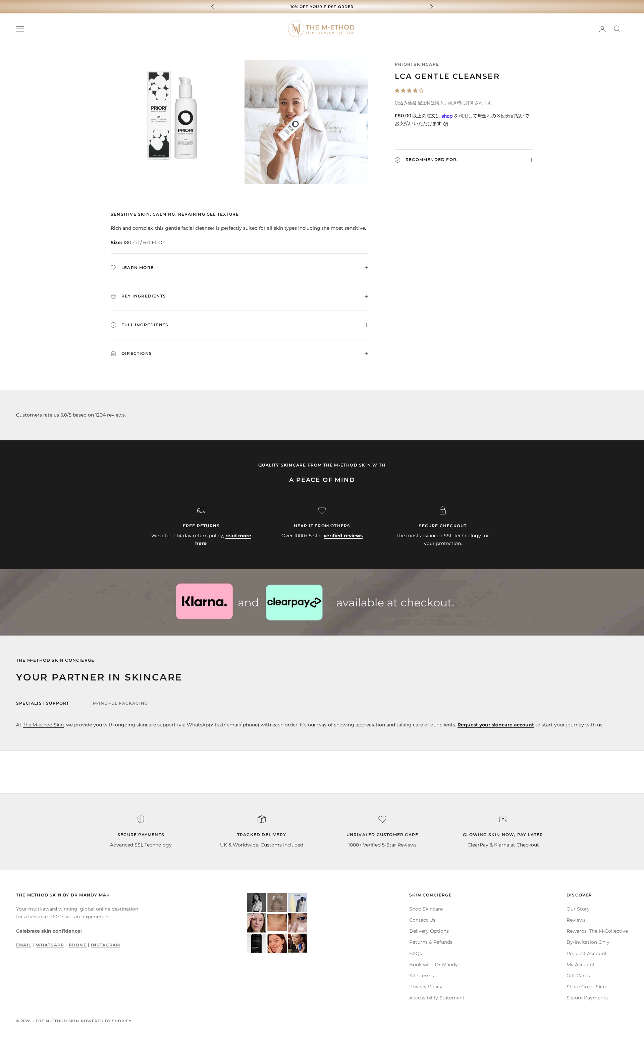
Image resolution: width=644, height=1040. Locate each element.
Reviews (576, 920)
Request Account (587, 953)
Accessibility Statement (437, 998)
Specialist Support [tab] (42, 703)
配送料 (424, 103)
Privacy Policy (425, 987)
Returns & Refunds (430, 942)
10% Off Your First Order (322, 6)
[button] (409, 91)
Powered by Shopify (106, 1021)
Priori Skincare (417, 64)
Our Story (578, 909)
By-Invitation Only (588, 942)
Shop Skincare (426, 909)
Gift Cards (578, 976)
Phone (78, 944)
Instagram (105, 944)
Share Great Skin (586, 987)
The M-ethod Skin (43, 725)
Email (23, 944)
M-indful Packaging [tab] (120, 703)
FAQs (415, 953)
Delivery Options (429, 931)
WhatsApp (50, 944)
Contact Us (422, 920)
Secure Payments (587, 998)
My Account (581, 965)
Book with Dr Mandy (433, 965)
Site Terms (421, 976)
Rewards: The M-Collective (597, 931)
